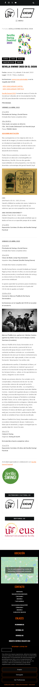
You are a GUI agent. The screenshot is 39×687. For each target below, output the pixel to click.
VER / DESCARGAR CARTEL (13, 86)
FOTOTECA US (19, 635)
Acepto (19, 669)
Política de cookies (9, 684)
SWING (19, 62)
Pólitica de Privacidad (22, 684)
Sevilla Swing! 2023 (9, 93)
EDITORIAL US (19, 630)
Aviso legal (32, 684)
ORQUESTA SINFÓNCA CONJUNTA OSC (19, 641)
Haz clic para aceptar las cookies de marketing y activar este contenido (19, 570)
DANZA (5, 58)
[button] (19, 21)
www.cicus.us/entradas (20, 79)
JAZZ (13, 58)
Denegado (19, 675)
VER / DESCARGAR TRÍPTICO (13, 89)
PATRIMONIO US (19, 625)
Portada (4, 29)
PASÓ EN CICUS (8, 62)
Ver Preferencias (19, 680)
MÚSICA (20, 58)
